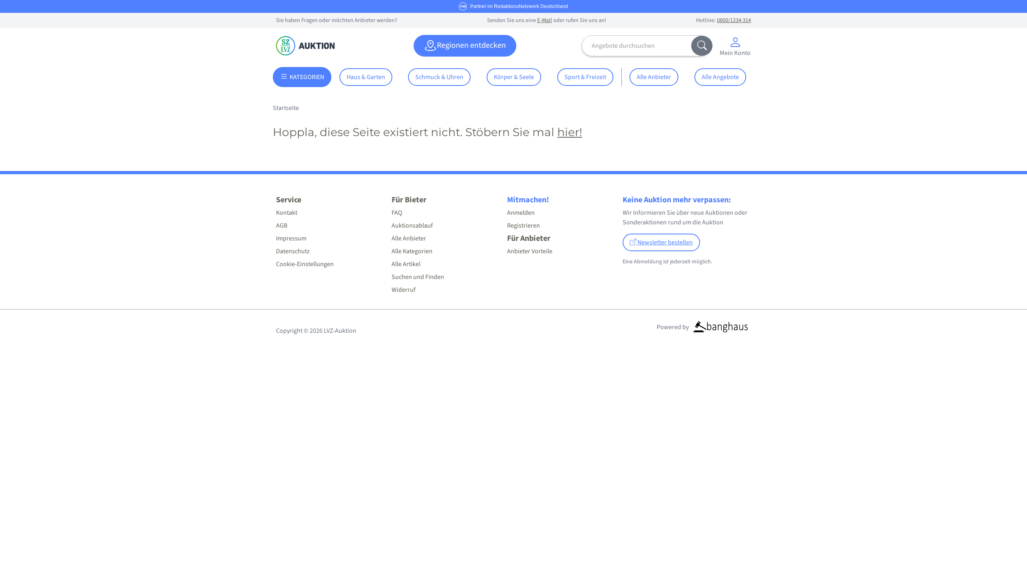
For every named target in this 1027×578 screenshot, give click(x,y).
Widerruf (404, 289)
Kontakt (286, 212)
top (1001, 552)
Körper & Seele (514, 77)
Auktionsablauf (412, 225)
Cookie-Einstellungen (305, 264)
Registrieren (523, 225)
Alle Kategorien (412, 251)
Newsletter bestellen (664, 242)
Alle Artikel (406, 264)
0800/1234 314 (734, 20)
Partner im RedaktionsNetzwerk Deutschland (519, 6)
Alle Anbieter (654, 77)
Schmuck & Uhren (439, 77)
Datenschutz (293, 251)
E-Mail (544, 20)
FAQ (397, 212)
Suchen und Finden (418, 277)
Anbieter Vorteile (529, 251)
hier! (569, 132)
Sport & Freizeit (585, 77)
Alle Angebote (720, 77)
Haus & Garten (366, 77)
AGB (281, 225)
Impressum (291, 238)
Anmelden (521, 212)
